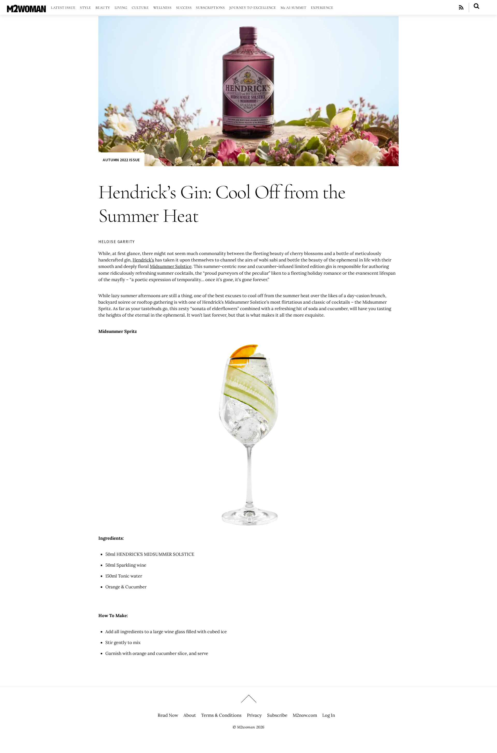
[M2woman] (26, 9)
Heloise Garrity (116, 241)
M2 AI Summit (293, 7)
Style (85, 7)
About (190, 715)
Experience (322, 7)
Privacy (254, 715)
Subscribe (277, 715)
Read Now (168, 715)
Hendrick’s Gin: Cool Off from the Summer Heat (221, 204)
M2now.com (305, 715)
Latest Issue (63, 7)
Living (121, 7)
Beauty (103, 7)
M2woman (246, 727)
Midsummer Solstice (171, 266)
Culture (140, 7)
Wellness (162, 7)
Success (184, 7)
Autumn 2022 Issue (121, 159)
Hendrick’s (143, 260)
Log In (328, 715)
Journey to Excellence (252, 7)
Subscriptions (210, 7)
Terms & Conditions (221, 715)
